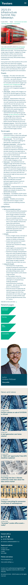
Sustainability (16, 23)
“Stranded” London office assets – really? (13, 524)
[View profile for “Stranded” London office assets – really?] (14, 513)
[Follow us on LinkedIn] (2, 536)
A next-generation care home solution (11, 435)
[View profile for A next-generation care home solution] (14, 424)
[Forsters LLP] (6, 3)
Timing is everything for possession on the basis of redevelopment (13, 502)
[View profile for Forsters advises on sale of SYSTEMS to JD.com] (14, 402)
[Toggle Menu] (25, 3)
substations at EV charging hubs (12, 84)
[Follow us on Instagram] (6, 536)
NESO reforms (7, 137)
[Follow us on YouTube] (9, 536)
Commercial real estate (20, 22)
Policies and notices (7, 557)
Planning (3, 23)
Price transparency (6, 559)
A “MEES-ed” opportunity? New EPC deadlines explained (14, 457)
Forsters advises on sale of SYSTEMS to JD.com (14, 413)
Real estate (10, 23)
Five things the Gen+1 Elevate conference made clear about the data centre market (12, 479)
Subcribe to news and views (8, 302)
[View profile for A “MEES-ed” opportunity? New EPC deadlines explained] (14, 446)
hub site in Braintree (13, 114)
